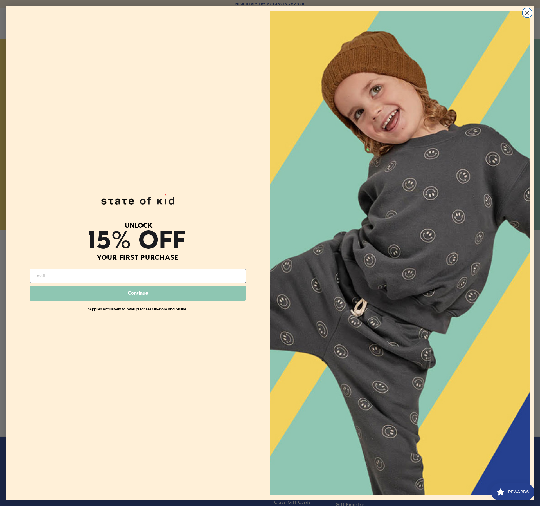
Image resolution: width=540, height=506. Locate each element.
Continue (138, 293)
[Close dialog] (527, 13)
